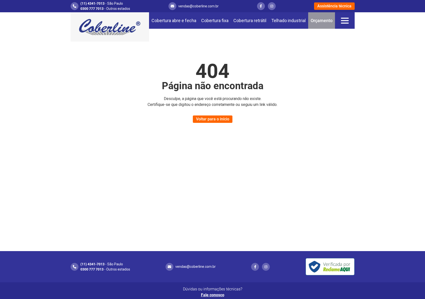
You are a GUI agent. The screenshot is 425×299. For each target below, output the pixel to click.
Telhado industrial (288, 20)
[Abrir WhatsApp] (412, 286)
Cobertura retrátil (249, 20)
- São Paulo (101, 3)
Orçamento (322, 20)
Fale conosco (212, 295)
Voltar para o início (212, 119)
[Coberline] (110, 27)
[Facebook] (261, 6)
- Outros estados (105, 9)
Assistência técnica (334, 6)
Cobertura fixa (214, 20)
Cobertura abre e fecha (174, 20)
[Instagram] (272, 6)
